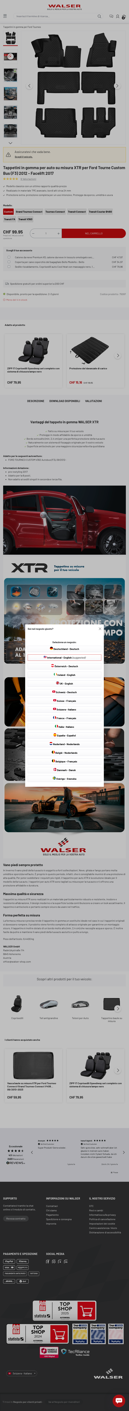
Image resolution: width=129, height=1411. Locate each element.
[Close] (100, 628)
